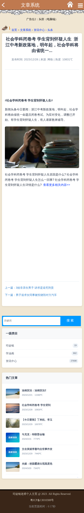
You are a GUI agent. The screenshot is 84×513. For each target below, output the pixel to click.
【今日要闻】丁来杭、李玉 (37, 419)
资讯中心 (39, 30)
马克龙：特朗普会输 (33, 434)
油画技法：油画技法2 (34, 390)
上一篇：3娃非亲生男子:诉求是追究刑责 (29, 287)
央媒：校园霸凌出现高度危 (37, 463)
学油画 (41, 353)
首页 (14, 30)
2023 (44, 493)
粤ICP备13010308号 (42, 500)
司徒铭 (41, 345)
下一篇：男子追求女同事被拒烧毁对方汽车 (31, 294)
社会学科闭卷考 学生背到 (36, 405)
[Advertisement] (42, 234)
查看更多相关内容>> (56, 184)
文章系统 (30, 5)
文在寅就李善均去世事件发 (37, 449)
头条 (50, 30)
